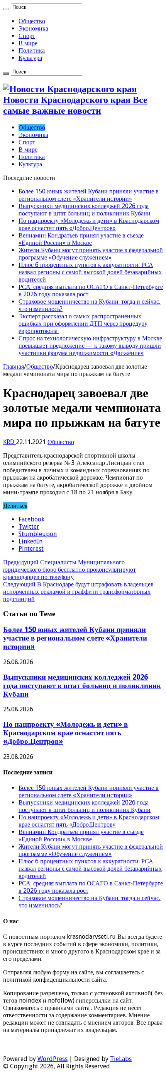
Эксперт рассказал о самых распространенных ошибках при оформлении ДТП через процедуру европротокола (83, 324)
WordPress (52, 1059)
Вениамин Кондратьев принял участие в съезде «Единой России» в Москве (81, 239)
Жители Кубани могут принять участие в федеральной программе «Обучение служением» (91, 253)
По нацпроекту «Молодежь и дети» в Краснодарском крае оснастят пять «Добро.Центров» (89, 224)
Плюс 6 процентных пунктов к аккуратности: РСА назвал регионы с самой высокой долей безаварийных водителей (90, 272)
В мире (28, 43)
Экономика (33, 28)
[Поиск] (6, 9)
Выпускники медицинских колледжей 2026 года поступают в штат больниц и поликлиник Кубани (85, 209)
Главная (13, 366)
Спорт (27, 35)
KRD (9, 442)
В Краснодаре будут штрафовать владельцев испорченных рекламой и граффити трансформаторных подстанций (78, 592)
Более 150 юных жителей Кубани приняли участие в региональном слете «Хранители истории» (89, 195)
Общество (32, 21)
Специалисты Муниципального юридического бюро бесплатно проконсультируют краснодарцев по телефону (69, 570)
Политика (32, 50)
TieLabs (121, 1059)
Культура (30, 58)
